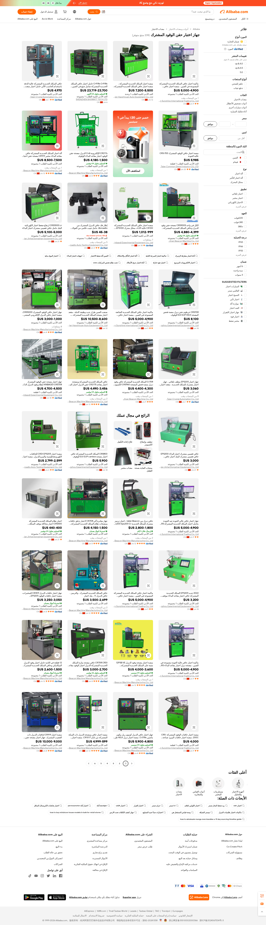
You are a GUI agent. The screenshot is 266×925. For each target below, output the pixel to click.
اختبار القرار (138, 806)
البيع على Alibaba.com (52, 841)
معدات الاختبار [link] (158, 29)
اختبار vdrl (238, 806)
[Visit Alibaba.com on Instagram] (42, 876)
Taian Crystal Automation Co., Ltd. (46, 97)
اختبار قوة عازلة (159, 263)
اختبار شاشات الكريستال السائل (46, 806)
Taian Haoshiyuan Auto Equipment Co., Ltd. (133, 97)
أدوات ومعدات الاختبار (178, 29)
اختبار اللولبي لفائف (192, 806)
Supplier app (129, 897)
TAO (157, 911)
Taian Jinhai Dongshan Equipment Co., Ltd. (42, 238)
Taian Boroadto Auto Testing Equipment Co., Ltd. (87, 245)
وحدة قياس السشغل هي (181, 812)
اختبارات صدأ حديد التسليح (153, 812)
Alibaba (196, 29)
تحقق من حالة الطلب (53, 852)
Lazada (133, 911)
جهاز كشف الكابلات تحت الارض (122, 812)
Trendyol (166, 911)
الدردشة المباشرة (99, 846)
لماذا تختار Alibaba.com (231, 841)
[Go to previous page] (132, 763)
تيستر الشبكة (205, 812)
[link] (262, 896)
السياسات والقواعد (189, 870)
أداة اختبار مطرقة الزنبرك (185, 256)
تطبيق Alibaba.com (78, 897)
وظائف (239, 858)
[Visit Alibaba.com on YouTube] (36, 876)
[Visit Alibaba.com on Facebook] (60, 876)
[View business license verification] (160, 920)
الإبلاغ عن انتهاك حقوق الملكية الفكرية (90, 864)
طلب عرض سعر (145, 846)
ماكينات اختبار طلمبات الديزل (230, 812)
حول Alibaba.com (233, 834)
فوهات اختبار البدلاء (74, 256)
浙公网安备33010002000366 (183, 920)
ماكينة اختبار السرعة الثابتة (156, 256)
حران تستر (156, 806)
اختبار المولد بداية (51, 256)
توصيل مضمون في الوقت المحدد (182, 852)
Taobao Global (145, 911)
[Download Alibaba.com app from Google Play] (34, 897)
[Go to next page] (88, 763)
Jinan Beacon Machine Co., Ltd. (184, 241)
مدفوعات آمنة (191, 841)
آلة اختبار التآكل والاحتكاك (127, 256)
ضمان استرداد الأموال (187, 846)
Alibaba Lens (230, 897)
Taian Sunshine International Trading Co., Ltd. (179, 101)
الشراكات (58, 864)
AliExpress (89, 911)
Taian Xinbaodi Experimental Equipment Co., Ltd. (133, 242)
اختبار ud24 (120, 806)
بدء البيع (59, 846)
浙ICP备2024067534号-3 (212, 920)
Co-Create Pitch (234, 846)
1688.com (101, 911)
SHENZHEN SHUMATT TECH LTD (91, 99)
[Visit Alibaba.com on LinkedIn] (54, 876)
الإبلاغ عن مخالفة (100, 870)
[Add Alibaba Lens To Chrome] (199, 897)
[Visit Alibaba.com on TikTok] (30, 876)
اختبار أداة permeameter (78, 806)
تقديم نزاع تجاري (100, 852)
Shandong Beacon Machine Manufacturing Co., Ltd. (87, 173)
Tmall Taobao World (118, 911)
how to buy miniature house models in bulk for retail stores (75, 812)
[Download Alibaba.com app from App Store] (57, 897)
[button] (103, 12)
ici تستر (172, 806)
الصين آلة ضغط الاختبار (99, 256)
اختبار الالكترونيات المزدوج (184, 263)
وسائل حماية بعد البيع (188, 858)
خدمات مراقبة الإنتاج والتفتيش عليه (181, 864)
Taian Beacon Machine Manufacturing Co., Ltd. (42, 170)
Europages (178, 911)
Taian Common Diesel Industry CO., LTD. (179, 166)
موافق (210, 124)
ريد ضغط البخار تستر (216, 806)
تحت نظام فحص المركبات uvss (105, 263)
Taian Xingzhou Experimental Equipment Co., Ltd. (179, 325)
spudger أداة (102, 806)
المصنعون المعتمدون (143, 841)
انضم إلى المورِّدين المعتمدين (49, 858)
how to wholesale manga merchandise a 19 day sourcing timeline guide (211, 819)
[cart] (64, 12)
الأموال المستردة (100, 858)
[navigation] (225, 396)
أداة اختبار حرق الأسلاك (135, 263)
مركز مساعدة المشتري (97, 841)
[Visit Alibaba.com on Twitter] (48, 876)
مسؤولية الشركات (234, 852)
